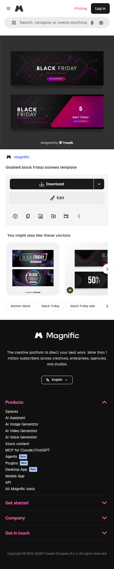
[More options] (78, 216)
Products (14, 402)
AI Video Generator (21, 430)
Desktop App (20, 469)
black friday (50, 306)
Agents (15, 456)
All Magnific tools (20, 488)
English (57, 380)
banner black (20, 306)
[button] (57, 380)
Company (15, 518)
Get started (16, 502)
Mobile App (14, 476)
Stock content (17, 443)
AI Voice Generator (21, 437)
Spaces (11, 411)
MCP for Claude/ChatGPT (27, 450)
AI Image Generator (21, 424)
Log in (100, 8)
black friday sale (83, 306)
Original (34, 45)
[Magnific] (57, 337)
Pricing (80, 8)
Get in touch (17, 533)
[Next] (107, 269)
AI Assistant (15, 417)
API (8, 482)
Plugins (16, 463)
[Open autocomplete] (12, 23)
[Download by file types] (99, 184)
